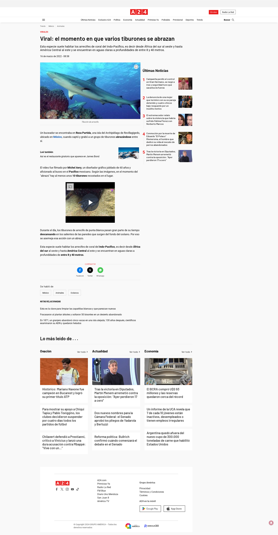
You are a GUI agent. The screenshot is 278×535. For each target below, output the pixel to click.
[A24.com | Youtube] (72, 489)
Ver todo (81, 351)
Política (117, 20)
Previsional (178, 20)
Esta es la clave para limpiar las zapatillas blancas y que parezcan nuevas (78, 308)
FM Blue (101, 490)
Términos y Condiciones (151, 492)
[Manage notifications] (271, 523)
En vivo (213, 12)
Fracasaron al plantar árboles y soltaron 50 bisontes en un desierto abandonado (81, 314)
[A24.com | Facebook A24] (56, 489)
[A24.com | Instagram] (67, 489)
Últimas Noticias (88, 20)
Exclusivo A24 (104, 20)
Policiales (166, 20)
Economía (127, 20)
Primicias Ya (153, 20)
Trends (200, 20)
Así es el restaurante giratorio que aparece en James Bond (69, 156)
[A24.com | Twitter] (62, 489)
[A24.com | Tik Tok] (77, 489)
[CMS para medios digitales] (149, 526)
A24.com (101, 480)
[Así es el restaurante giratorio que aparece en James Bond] (128, 153)
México (51, 26)
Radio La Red (228, 12)
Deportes (190, 20)
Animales (60, 26)
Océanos (75, 293)
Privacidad (144, 488)
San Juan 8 (103, 497)
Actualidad (140, 20)
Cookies (143, 495)
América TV (103, 501)
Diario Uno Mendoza (107, 494)
